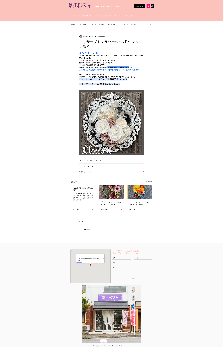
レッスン (93, 24)
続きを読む (134, 24)
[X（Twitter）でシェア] (84, 166)
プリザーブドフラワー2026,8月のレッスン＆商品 (111, 203)
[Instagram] (148, 6)
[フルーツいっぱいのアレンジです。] (139, 192)
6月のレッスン (124, 24)
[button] (150, 24)
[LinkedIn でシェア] (88, 166)
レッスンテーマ (83, 24)
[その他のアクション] (143, 36)
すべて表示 (149, 181)
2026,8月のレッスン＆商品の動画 (83, 189)
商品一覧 (101, 24)
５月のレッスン (112, 24)
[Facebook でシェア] (80, 166)
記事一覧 (73, 24)
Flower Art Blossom (102, 6)
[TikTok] (152, 6)
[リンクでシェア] (93, 166)
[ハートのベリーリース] (111, 192)
